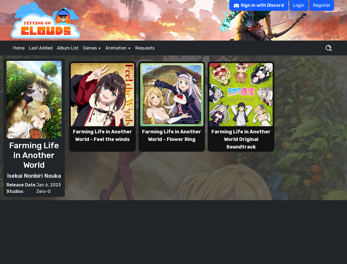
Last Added (41, 48)
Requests (145, 48)
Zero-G (43, 191)
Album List (68, 48)
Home (19, 48)
